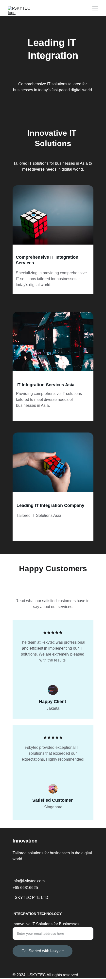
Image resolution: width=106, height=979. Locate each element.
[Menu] (95, 8)
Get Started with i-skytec (42, 951)
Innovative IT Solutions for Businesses (46, 924)
